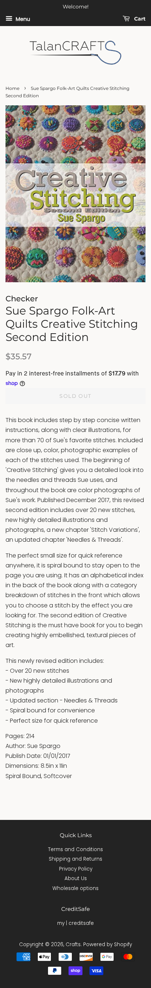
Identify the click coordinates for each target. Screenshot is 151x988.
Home (12, 88)
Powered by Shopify (107, 944)
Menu (22, 18)
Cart (139, 18)
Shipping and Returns (75, 859)
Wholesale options (75, 888)
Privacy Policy (75, 868)
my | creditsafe (75, 923)
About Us (76, 878)
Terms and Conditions (75, 849)
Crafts (73, 944)
